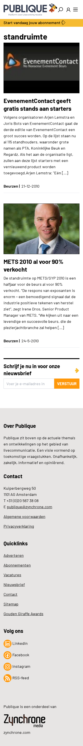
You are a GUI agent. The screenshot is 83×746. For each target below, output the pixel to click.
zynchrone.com (17, 732)
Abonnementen (17, 565)
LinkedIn (20, 643)
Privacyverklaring (19, 526)
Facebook (20, 654)
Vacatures (12, 574)
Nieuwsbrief (14, 584)
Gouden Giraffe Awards (23, 613)
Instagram (21, 666)
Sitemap (11, 603)
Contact (10, 594)
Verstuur (67, 383)
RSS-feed (20, 677)
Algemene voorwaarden (24, 516)
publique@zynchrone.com (29, 506)
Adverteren (14, 555)
